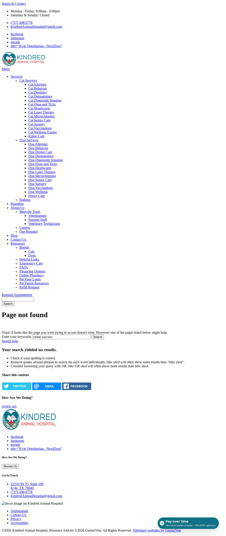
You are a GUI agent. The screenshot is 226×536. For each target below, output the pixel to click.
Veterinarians (37, 216)
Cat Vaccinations (40, 128)
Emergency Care (31, 263)
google (15, 42)
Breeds (24, 247)
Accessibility (19, 523)
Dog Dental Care (40, 152)
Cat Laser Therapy (41, 112)
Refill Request (29, 287)
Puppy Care (36, 196)
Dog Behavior (38, 148)
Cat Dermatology (40, 96)
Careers (24, 227)
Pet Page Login (30, 279)
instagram (17, 38)
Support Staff (37, 220)
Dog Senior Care (40, 180)
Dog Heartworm (39, 168)
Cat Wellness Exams (42, 132)
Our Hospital (28, 231)
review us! (9, 406)
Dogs (32, 255)
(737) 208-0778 (21, 23)
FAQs (23, 267)
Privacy (16, 519)
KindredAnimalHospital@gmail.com (36, 26)
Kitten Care (36, 136)
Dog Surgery (37, 184)
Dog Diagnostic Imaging (45, 160)
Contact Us (18, 239)
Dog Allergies (38, 144)
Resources (18, 243)
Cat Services (28, 80)
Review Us (10, 466)
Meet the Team (29, 212)
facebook (17, 34)
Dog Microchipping (42, 176)
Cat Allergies (37, 84)
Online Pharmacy (31, 275)
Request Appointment (17, 295)
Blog (14, 235)
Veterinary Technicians (44, 223)
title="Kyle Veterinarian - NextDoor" (36, 46)
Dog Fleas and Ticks (42, 164)
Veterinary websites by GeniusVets (157, 530)
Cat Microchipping (41, 116)
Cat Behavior (37, 88)
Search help (10, 341)
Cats (31, 251)
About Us (17, 208)
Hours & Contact (14, 4)
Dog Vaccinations (40, 188)
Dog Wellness (38, 192)
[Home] (24, 65)
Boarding (17, 204)
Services (16, 76)
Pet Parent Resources (34, 283)
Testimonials (19, 511)
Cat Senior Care (39, 120)
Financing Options (32, 271)
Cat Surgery (36, 124)
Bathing (24, 200)
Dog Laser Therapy (42, 172)
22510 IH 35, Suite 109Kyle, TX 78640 (27, 486)
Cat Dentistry (37, 92)
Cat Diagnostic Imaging (44, 100)
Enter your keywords (16, 337)
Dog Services (28, 140)
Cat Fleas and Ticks (42, 104)
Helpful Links (29, 259)
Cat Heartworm (39, 108)
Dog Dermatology (41, 156)
